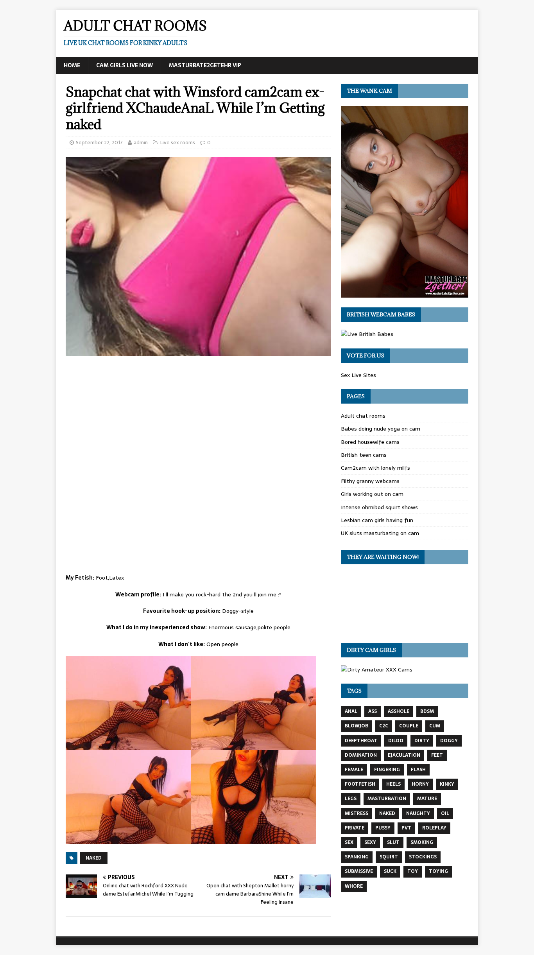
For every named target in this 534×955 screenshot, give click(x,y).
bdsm (427, 711)
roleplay (434, 828)
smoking (421, 842)
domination (361, 755)
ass (372, 711)
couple (408, 726)
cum (434, 726)
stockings (423, 857)
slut (393, 842)
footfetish (360, 784)
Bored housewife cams (370, 442)
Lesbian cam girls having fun (377, 520)
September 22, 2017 (99, 142)
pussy (383, 828)
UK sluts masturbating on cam (380, 533)
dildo (395, 741)
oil (445, 813)
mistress (356, 813)
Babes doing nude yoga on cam (380, 428)
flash (418, 770)
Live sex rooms (177, 142)
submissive (359, 871)
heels (393, 784)
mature (427, 798)
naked (94, 858)
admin (141, 142)
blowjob (356, 726)
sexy (370, 842)
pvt (406, 828)
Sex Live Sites (358, 375)
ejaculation (404, 755)
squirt (389, 857)
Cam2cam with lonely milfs (375, 467)
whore (354, 886)
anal (351, 711)
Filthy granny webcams (370, 481)
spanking (357, 857)
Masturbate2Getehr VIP (205, 65)
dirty (421, 741)
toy (412, 871)
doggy (449, 741)
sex (349, 842)
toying (438, 871)
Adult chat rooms (363, 415)
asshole (398, 711)
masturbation (386, 798)
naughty (418, 813)
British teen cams (364, 455)
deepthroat (361, 741)
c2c (383, 726)
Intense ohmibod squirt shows (379, 507)
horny (420, 784)
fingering (387, 770)
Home (72, 65)
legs (351, 798)
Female (354, 770)
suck (390, 871)
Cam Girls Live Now (124, 65)
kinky (447, 784)
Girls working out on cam (372, 494)
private (354, 828)
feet (437, 755)
